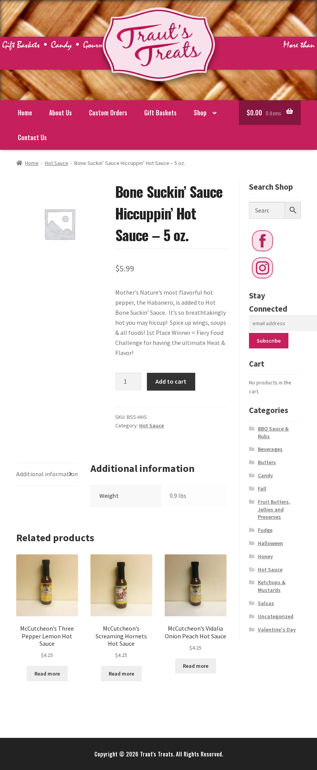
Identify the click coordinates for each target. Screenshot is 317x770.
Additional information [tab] (47, 474)
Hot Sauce (56, 162)
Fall (262, 488)
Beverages (270, 449)
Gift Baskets (160, 112)
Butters (267, 462)
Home (25, 112)
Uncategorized (275, 616)
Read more (47, 673)
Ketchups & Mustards (272, 586)
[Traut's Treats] (159, 89)
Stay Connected (268, 302)
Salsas (266, 603)
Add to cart (170, 381)
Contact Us (32, 137)
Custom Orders (108, 112)
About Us (60, 112)
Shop (200, 112)
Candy (265, 475)
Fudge (265, 529)
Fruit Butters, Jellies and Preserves (274, 509)
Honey (265, 556)
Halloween (270, 543)
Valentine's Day (277, 629)
